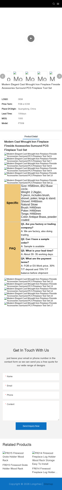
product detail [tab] (31, 136)
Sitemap (48, 483)
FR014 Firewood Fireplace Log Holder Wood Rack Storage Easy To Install (43, 470)
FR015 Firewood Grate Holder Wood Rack (15, 467)
